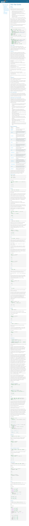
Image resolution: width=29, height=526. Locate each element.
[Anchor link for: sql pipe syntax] (22, 4)
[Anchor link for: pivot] (12, 481)
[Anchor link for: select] (13, 188)
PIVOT (12, 166)
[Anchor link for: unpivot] (13, 500)
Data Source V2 (5, 7)
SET (11, 139)
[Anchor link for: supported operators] (17, 126)
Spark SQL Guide (5, 4)
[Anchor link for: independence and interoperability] (21, 97)
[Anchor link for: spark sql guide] (8, 4)
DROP (12, 142)
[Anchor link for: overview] (13, 7)
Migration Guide (5, 12)
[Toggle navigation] (27, 1)
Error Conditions (5, 13)
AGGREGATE (12, 152)
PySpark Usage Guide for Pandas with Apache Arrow (6, 11)
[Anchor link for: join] (12, 396)
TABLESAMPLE (13, 164)
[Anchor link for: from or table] (15, 174)
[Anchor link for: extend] (13, 219)
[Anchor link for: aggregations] (14, 77)
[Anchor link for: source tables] (14, 45)
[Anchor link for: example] (13, 26)
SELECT (12, 132)
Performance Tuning (6, 8)
